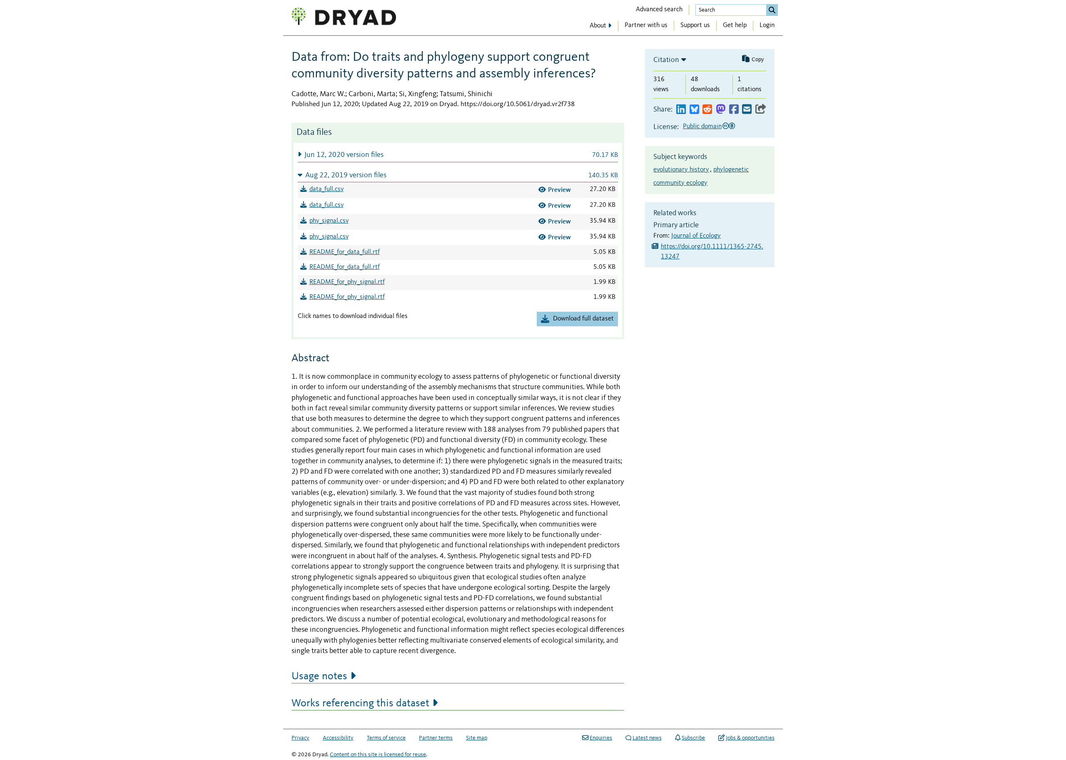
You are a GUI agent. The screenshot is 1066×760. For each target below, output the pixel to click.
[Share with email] (747, 110)
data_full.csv (326, 189)
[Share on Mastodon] (720, 110)
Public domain (702, 126)
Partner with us (646, 25)
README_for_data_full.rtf (344, 252)
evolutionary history (681, 169)
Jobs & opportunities (750, 738)
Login (767, 25)
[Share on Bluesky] (694, 110)
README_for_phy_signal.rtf (347, 282)
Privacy (300, 738)
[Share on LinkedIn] (681, 110)
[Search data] (772, 10)
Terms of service (386, 738)
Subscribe (693, 738)
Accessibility (338, 738)
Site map (476, 738)
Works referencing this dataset (360, 703)
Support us (695, 25)
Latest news (647, 738)
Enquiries (601, 738)
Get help (735, 25)
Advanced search (659, 9)
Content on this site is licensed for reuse (378, 755)
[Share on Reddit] (707, 110)
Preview (559, 190)
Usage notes (319, 676)
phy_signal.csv (329, 221)
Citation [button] (666, 60)
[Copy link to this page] (760, 109)
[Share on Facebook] (734, 110)
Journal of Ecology (696, 236)
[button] (458, 154)
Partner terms (436, 738)
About (598, 25)
